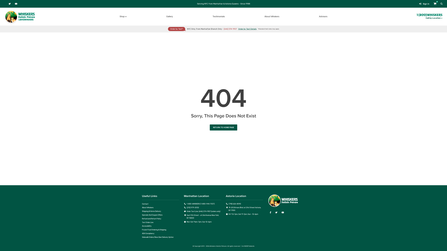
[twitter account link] (10, 4)
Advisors (323, 16)
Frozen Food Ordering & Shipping (154, 230)
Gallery (169, 16)
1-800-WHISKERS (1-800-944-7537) (201, 204)
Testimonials (219, 16)
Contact (145, 204)
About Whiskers (271, 16)
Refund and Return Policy (151, 219)
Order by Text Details (247, 29)
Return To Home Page (223, 127)
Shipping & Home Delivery (151, 211)
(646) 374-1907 (230, 29)
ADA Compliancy (148, 233)
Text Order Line (147, 222)
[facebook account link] (270, 212)
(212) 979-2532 (193, 208)
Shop (122, 16)
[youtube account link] (16, 4)
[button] (441, 3)
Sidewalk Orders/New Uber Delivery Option (158, 237)
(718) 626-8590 (235, 204)
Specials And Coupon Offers (152, 215)
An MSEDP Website (248, 246)
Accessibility (147, 226)
